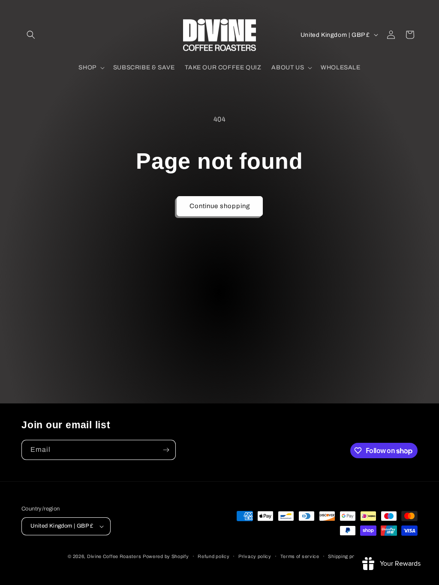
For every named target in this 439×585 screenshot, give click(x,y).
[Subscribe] (165, 450)
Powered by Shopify (166, 556)
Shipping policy (345, 556)
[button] (30, 34)
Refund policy (213, 556)
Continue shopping (219, 206)
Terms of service (299, 556)
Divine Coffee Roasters (114, 556)
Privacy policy (254, 556)
